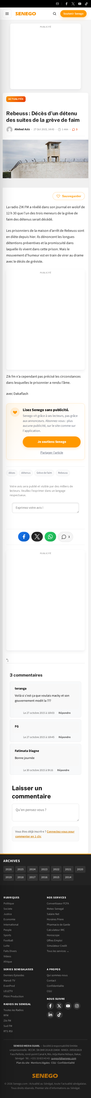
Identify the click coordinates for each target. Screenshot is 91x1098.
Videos (7, 956)
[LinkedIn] (50, 1014)
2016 (44, 877)
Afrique (8, 962)
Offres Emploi (54, 940)
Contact (51, 981)
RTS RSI (8, 1031)
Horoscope (53, 935)
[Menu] (7, 13)
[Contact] (57, 4)
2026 (9, 869)
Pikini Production (14, 996)
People (7, 930)
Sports (7, 935)
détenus (25, 473)
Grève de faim (44, 473)
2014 (68, 877)
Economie (9, 919)
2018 (20, 877)
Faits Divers (10, 951)
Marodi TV (9, 981)
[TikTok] (86, 3)
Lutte (6, 946)
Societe (8, 909)
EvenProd (9, 986)
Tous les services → (58, 951)
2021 (68, 869)
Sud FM (8, 1026)
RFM (6, 1015)
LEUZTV (8, 991)
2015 (56, 877)
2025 (20, 869)
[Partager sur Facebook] (24, 537)
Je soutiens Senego (52, 442)
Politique (9, 903)
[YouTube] (79, 3)
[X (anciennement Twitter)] (73, 3)
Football (8, 940)
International (11, 925)
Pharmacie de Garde (58, 925)
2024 (32, 869)
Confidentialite (55, 986)
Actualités (15, 99)
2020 (80, 869)
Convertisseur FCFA (58, 903)
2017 (32, 877)
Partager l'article (51, 452)
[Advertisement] (45, 57)
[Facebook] (66, 3)
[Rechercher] (54, 13)
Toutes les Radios (13, 1010)
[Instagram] (76, 1005)
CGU (49, 991)
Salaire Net (53, 914)
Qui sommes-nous (57, 975)
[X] (59, 1005)
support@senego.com (63, 1058)
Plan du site (22, 1063)
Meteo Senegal (55, 909)
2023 (44, 869)
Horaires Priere (55, 919)
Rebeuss (63, 473)
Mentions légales (40, 1063)
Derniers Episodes (14, 975)
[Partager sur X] (37, 537)
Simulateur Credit (57, 946)
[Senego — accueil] (26, 14)
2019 (9, 877)
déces (12, 473)
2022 (56, 869)
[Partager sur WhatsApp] (50, 537)
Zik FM (7, 1021)
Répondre (65, 713)
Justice (8, 914)
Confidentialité (66, 1063)
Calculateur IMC (56, 930)
